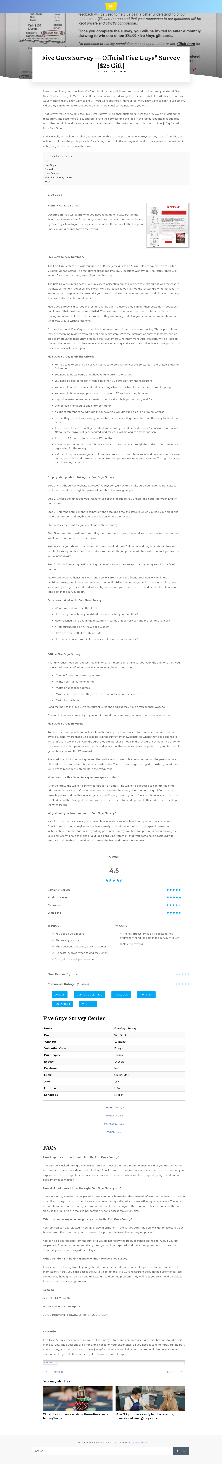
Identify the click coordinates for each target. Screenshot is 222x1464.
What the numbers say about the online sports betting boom (78, 1404)
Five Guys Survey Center (58, 177)
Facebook (121, 994)
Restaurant (51, 1362)
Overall (49, 169)
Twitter (146, 994)
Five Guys (50, 165)
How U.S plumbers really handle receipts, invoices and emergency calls (150, 1404)
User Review (52, 173)
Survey (59, 994)
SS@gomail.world (138, 1442)
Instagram (62, 1004)
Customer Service (89, 994)
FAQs (48, 181)
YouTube (88, 1004)
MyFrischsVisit (114, 1115)
